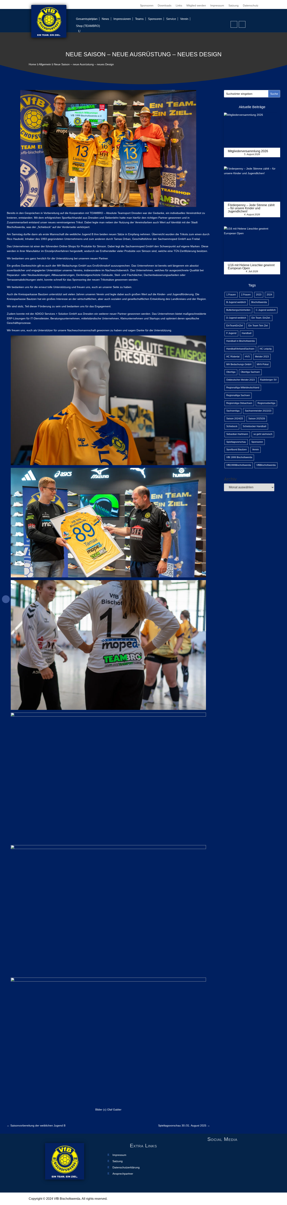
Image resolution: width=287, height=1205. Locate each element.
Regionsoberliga (266, 403)
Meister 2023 (262, 356)
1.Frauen (231, 294)
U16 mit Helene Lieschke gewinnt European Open (251, 266)
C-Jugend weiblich (266, 310)
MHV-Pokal (263, 364)
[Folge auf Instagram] (242, 24)
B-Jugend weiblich (236, 302)
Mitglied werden (196, 5)
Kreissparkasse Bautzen (33, 294)
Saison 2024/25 (234, 418)
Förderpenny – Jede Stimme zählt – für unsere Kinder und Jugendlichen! (251, 208)
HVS (247, 356)
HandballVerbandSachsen (240, 348)
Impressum (217, 5)
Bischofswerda (259, 302)
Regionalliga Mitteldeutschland (242, 387)
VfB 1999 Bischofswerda (239, 457)
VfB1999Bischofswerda (238, 465)
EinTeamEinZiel (234, 325)
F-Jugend (231, 333)
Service (171, 18)
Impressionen (122, 18)
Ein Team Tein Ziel (258, 325)
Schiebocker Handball (254, 426)
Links (179, 5)
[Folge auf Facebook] (234, 24)
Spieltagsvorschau (236, 442)
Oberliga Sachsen (250, 372)
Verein (184, 18)
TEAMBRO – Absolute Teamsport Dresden (116, 213)
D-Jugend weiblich (236, 317)
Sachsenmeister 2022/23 (258, 410)
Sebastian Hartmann (237, 434)
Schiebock (231, 426)
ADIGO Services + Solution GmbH (56, 313)
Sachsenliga (233, 410)
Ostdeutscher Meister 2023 (240, 379)
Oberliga (230, 372)
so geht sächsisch (262, 434)
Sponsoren (146, 5)
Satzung (233, 5)
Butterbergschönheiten (238, 310)
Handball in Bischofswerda (240, 341)
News (105, 18)
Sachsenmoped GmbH (172, 238)
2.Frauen (246, 294)
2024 (269, 294)
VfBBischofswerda (266, 465)
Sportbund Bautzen (236, 449)
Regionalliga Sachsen (238, 395)
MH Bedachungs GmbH (71, 265)
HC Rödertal (233, 356)
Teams (139, 18)
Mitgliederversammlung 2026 (248, 151)
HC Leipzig (266, 348)
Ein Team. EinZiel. (261, 317)
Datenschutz (250, 5)
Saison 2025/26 (256, 418)
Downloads (164, 5)
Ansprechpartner (122, 1173)
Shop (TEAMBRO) (88, 25)
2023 (258, 294)
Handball (246, 333)
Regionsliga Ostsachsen (239, 403)
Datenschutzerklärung (126, 1167)
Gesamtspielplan (86, 18)
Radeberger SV (268, 379)
